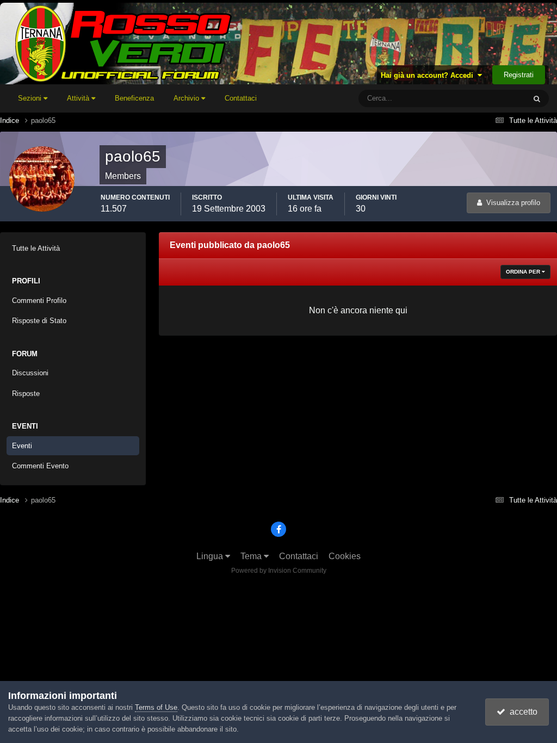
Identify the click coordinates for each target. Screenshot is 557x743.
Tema (252, 556)
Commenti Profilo (39, 300)
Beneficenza (134, 98)
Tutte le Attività (36, 248)
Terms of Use (156, 707)
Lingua (210, 556)
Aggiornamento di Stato (475, 98)
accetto (521, 711)
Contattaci (241, 98)
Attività (79, 98)
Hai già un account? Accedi (429, 75)
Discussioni (30, 373)
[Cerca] (537, 98)
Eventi (22, 446)
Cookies (345, 556)
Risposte (26, 393)
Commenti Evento (40, 466)
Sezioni (31, 98)
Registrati (519, 75)
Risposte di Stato (39, 321)
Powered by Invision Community (278, 570)
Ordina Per (524, 272)
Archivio (187, 98)
